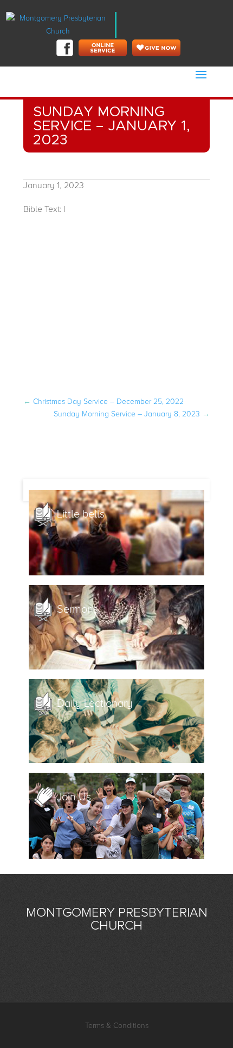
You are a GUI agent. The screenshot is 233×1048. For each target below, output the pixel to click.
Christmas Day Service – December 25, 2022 (103, 401)
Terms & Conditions (116, 1025)
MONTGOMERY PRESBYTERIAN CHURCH (117, 919)
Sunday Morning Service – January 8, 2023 (132, 414)
